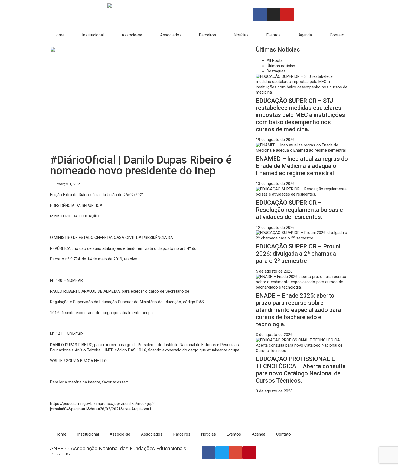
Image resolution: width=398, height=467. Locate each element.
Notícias (241, 35)
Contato (337, 35)
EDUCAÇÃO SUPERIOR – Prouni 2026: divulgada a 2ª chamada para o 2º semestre (298, 253)
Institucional (93, 35)
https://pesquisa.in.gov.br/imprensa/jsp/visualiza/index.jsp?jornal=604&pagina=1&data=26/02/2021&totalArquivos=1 (102, 406)
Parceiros (207, 35)
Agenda (305, 35)
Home (59, 35)
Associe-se (132, 35)
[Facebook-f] (260, 14)
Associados (170, 35)
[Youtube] (287, 14)
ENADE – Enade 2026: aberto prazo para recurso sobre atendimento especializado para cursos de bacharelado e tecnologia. (298, 310)
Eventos (273, 35)
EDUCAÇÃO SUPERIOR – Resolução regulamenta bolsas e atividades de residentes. (299, 209)
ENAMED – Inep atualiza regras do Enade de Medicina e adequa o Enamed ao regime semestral (302, 166)
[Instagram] (273, 14)
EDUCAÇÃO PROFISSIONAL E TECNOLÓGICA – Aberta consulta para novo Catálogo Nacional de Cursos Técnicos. (301, 370)
